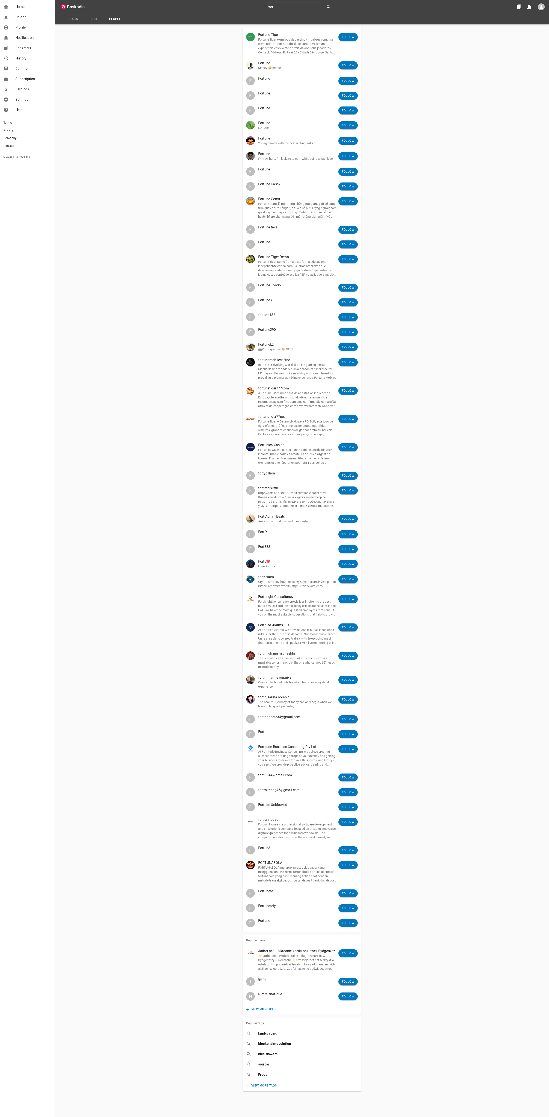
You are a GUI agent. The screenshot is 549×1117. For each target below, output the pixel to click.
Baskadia (76, 6)
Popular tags (255, 1023)
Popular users (255, 940)
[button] (27, 7)
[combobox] (299, 7)
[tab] (73, 19)
